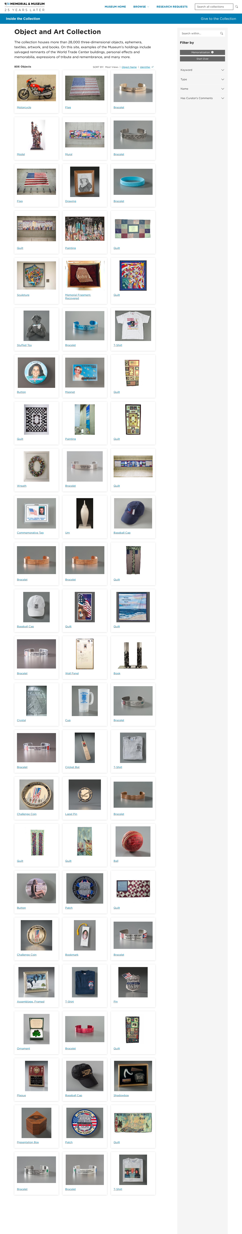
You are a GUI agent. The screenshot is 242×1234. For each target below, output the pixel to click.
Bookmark (71, 954)
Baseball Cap (122, 532)
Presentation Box (28, 1142)
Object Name (129, 67)
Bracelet (119, 107)
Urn (67, 532)
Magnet (70, 392)
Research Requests (172, 6)
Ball (116, 861)
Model (21, 154)
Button (21, 392)
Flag (68, 107)
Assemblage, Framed (30, 1001)
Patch (69, 907)
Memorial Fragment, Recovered (78, 296)
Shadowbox (121, 1095)
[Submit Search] (236, 7)
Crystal (21, 720)
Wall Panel (72, 673)
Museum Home (115, 6)
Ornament (23, 1048)
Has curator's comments (197, 98)
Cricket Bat (72, 767)
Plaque (21, 1095)
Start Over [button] (203, 58)
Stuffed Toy (24, 345)
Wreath (22, 485)
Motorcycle (24, 107)
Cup (68, 720)
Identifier (145, 67)
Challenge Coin (27, 814)
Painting (70, 248)
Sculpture (23, 295)
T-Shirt (118, 345)
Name (184, 88)
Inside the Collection (23, 19)
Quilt (20, 248)
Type (184, 79)
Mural (68, 154)
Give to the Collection (218, 19)
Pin (116, 1001)
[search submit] (221, 33)
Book (117, 673)
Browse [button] (139, 6)
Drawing (70, 201)
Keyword (186, 69)
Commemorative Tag (30, 532)
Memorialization (201, 52)
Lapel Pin (71, 814)
